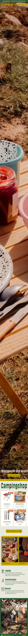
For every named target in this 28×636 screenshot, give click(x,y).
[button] (26, 4)
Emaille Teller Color (19, 521)
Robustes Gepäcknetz (20, 503)
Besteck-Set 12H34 (7, 521)
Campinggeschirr (6, 563)
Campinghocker (7, 503)
